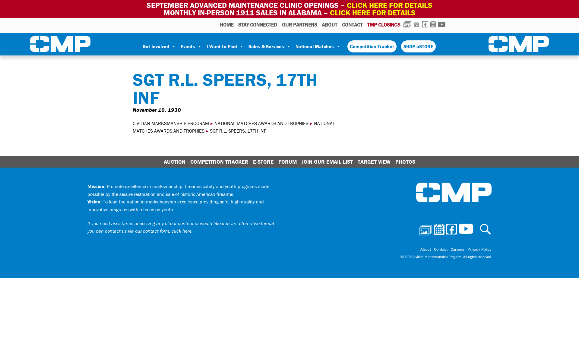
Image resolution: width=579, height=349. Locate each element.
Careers (457, 249)
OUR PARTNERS (299, 24)
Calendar (416, 24)
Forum (287, 161)
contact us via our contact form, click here (148, 231)
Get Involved (156, 46)
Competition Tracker (372, 46)
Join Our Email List (327, 161)
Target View (374, 161)
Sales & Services (266, 46)
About (329, 24)
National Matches (315, 46)
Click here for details (389, 5)
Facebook (425, 24)
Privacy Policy (479, 249)
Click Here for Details (373, 12)
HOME (226, 24)
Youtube (441, 24)
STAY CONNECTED (257, 24)
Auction (174, 161)
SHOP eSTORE (418, 46)
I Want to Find (222, 46)
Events (188, 46)
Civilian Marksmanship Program (60, 45)
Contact (352, 24)
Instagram (433, 24)
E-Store (263, 161)
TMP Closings (383, 24)
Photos (407, 24)
